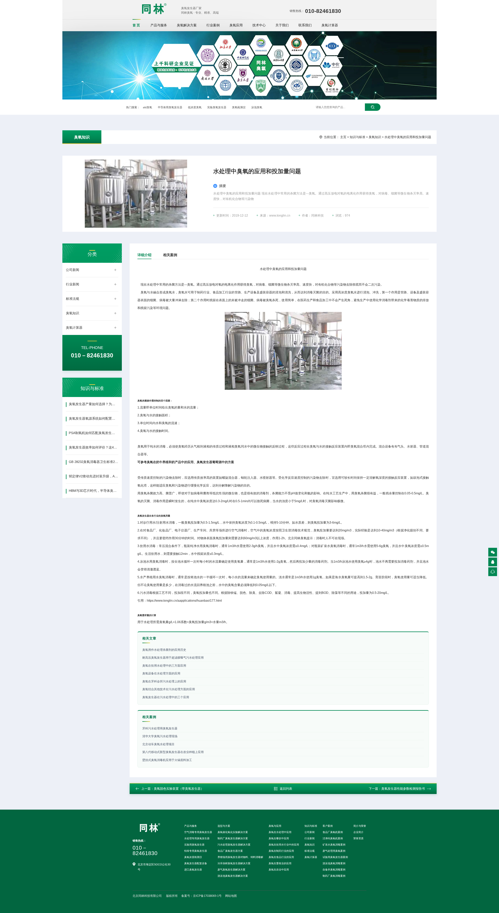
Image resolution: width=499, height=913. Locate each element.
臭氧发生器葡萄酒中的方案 (215, 462)
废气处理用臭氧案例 (334, 850)
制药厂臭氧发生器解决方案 (233, 838)
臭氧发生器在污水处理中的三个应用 (165, 697)
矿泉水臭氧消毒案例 (334, 844)
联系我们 (305, 25)
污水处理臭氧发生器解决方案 (234, 844)
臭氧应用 (236, 25)
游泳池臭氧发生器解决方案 (233, 875)
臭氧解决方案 (187, 25)
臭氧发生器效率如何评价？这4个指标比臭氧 (93, 447)
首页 (137, 25)
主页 (343, 137)
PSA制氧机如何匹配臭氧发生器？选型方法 (93, 433)
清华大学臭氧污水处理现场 (159, 736)
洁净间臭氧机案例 (333, 838)
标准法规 (72, 299)
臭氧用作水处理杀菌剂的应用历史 (164, 649)
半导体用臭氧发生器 (170, 107)
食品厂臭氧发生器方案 (230, 850)
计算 (153, 615)
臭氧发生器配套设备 (195, 863)
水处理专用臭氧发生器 (197, 838)
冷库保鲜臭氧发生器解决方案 (234, 863)
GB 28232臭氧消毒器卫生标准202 (93, 462)
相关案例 (170, 255)
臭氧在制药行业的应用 (281, 850)
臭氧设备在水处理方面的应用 (161, 673)
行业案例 (213, 25)
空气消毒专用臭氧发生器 (198, 832)
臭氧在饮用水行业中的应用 (284, 844)
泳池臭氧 (256, 107)
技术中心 (259, 25)
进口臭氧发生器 (193, 869)
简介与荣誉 (359, 825)
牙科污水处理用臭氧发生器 (159, 728)
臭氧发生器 (143, 515)
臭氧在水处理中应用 (280, 832)
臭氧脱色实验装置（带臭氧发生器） (179, 788)
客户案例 (328, 825)
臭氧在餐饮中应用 (279, 838)
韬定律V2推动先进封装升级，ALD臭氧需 (93, 476)
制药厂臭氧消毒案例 (334, 875)
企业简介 (358, 832)
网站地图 (231, 895)
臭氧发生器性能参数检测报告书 (403, 788)
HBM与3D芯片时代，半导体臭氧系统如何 (93, 491)
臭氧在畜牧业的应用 (280, 863)
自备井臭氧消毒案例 (334, 869)
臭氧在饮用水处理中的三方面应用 (164, 665)
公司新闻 (72, 270)
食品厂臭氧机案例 (333, 832)
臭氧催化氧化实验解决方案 (233, 832)
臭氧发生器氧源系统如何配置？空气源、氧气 (93, 418)
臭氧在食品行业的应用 (281, 857)
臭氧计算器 (329, 25)
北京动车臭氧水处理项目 (158, 744)
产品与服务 (158, 25)
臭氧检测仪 (239, 107)
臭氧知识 (82, 137)
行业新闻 (72, 284)
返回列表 (286, 788)
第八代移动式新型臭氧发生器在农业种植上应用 (173, 752)
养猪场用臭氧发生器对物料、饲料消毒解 (240, 857)
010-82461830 (323, 11)
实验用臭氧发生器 (194, 844)
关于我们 (282, 25)
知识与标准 (357, 137)
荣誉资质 (358, 838)
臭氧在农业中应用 (279, 869)
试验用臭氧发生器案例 (335, 857)
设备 (253, 292)
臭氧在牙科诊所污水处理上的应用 (164, 681)
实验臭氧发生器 (216, 107)
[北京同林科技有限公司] (154, 8)
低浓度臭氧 (195, 107)
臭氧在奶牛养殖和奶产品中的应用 (170, 462)
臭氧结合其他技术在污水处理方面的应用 (168, 689)
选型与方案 (224, 825)
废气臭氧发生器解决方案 (231, 869)
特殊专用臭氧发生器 (195, 850)
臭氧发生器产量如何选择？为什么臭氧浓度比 (93, 404)
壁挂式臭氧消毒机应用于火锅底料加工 (167, 760)
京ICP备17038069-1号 (207, 895)
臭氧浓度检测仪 (193, 857)
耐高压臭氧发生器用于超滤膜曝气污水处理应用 (173, 657)
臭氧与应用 (275, 825)
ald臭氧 (147, 107)
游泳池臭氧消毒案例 (334, 863)
